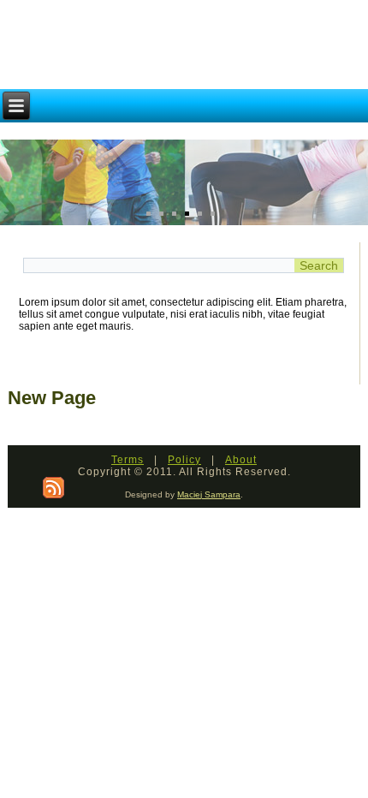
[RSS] (53, 487)
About (241, 460)
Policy (184, 460)
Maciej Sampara (208, 494)
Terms (127, 460)
